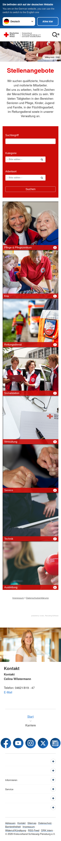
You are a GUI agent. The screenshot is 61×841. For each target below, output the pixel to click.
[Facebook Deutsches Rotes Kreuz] (6, 743)
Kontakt (21, 823)
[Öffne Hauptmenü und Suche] (56, 35)
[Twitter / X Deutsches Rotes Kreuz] (43, 743)
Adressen (10, 823)
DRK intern (47, 830)
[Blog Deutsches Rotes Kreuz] (55, 743)
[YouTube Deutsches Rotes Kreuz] (18, 743)
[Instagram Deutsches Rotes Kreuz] (30, 743)
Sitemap (31, 823)
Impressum (29, 826)
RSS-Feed (33, 830)
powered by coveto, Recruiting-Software (44, 616)
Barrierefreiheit (13, 826)
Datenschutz (45, 823)
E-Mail (8, 692)
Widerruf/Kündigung (15, 830)
